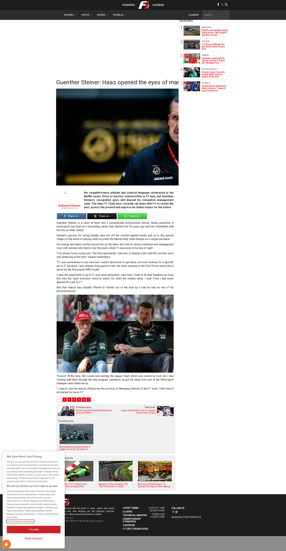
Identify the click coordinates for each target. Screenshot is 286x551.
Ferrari (205, 55)
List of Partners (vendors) (20, 521)
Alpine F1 (206, 83)
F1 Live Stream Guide (135, 528)
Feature (205, 41)
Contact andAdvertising (156, 509)
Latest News (131, 508)
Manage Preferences (186, 517)
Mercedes (206, 27)
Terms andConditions (157, 515)
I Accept (33, 529)
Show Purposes (34, 538)
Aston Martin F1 (210, 69)
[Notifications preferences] (6, 544)
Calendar (158, 5)
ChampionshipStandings (132, 520)
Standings (128, 5)
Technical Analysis (135, 515)
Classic (128, 511)
